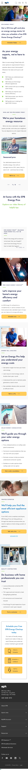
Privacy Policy (15, 765)
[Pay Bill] (20, 2)
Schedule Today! (12, 43)
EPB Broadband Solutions (8, 744)
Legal (21, 765)
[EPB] (7, 2)
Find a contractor (12, 612)
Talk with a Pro (12, 531)
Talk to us (12, 175)
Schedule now (12, 316)
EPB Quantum (6, 740)
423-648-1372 (14, 536)
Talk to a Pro (12, 394)
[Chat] (16, 3)
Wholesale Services (7, 747)
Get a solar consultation (12, 471)
